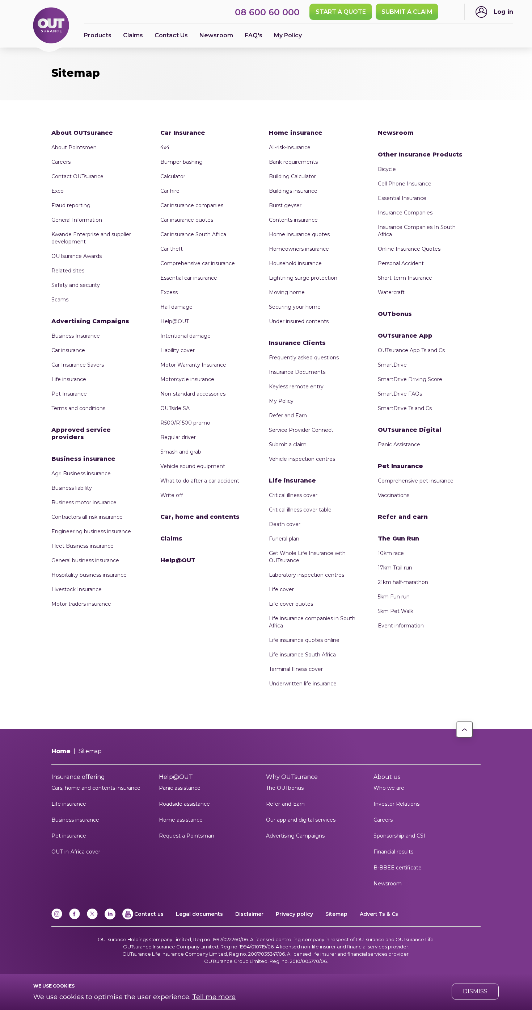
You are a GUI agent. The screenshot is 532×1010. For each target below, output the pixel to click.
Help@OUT (174, 321)
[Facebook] (74, 918)
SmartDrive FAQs (400, 394)
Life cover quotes (291, 604)
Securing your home (295, 307)
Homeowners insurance (299, 249)
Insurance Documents (297, 372)
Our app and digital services (300, 820)
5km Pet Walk (395, 611)
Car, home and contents (200, 516)
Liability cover (177, 350)
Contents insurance (293, 220)
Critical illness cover (293, 495)
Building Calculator (292, 176)
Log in (503, 11)
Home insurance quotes (299, 234)
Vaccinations (393, 495)
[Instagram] (56, 918)
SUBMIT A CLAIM (406, 11)
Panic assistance (179, 788)
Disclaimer (249, 914)
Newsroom (396, 132)
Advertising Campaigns (90, 321)
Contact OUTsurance (77, 176)
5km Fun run (394, 596)
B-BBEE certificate (397, 867)
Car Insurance (182, 132)
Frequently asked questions (304, 357)
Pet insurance (68, 835)
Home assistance (181, 820)
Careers (61, 162)
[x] (92, 918)
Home (61, 751)
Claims (133, 35)
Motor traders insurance (81, 604)
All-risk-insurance (290, 147)
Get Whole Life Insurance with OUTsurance (307, 557)
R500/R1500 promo (185, 423)
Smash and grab (180, 451)
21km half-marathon (403, 582)
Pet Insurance (69, 394)
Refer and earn (403, 516)
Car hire (170, 191)
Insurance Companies (405, 212)
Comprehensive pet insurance (415, 480)
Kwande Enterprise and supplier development (91, 238)
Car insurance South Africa (193, 234)
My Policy (288, 35)
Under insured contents (299, 321)
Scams (59, 299)
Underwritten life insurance (303, 683)
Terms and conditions (78, 408)
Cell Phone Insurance (404, 183)
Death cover (284, 524)
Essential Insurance (402, 198)
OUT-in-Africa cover (75, 851)
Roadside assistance (184, 804)
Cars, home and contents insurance (95, 788)
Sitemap (336, 914)
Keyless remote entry (296, 386)
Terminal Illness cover (296, 669)
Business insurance (83, 458)
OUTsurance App (405, 335)
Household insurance (295, 263)
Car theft (171, 249)
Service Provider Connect (301, 430)
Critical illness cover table (300, 509)
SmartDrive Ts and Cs (405, 408)
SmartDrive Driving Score (410, 379)
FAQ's (253, 35)
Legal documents (199, 914)
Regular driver (178, 437)
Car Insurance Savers (77, 365)
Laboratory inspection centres (306, 575)
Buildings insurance (293, 191)
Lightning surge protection (303, 278)
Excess (169, 292)
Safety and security (75, 285)
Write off (171, 495)
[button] (464, 729)
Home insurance (295, 132)
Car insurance (68, 350)
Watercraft (391, 292)
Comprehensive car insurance (197, 263)
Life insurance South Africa (302, 654)
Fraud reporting (70, 205)
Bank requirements (293, 162)
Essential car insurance (188, 278)
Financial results (393, 851)
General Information (76, 220)
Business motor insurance (84, 502)
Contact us (149, 914)
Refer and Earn (288, 415)
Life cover (281, 589)
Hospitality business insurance (89, 575)
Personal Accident (401, 263)
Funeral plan (284, 538)
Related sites (67, 270)
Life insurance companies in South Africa (312, 622)
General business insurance (85, 560)
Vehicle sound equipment (192, 466)
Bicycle (387, 169)
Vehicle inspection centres (302, 459)
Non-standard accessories (192, 394)
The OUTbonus (285, 788)
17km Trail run (395, 567)
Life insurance (68, 379)
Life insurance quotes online (304, 640)
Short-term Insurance (405, 278)
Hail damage (176, 307)
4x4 (164, 147)
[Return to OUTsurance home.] (51, 26)
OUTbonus (395, 313)
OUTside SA (175, 408)
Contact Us (171, 35)
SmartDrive (392, 365)
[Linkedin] (110, 918)
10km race (391, 553)
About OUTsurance (82, 132)
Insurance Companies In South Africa (417, 231)
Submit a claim (288, 444)
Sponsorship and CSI (399, 835)
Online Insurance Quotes (409, 249)
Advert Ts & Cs (379, 914)
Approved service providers (81, 433)
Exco (57, 191)
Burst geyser (285, 205)
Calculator (172, 176)
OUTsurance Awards (76, 256)
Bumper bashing (181, 162)
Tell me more (214, 997)
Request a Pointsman (186, 835)
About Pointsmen (74, 147)
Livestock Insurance (76, 589)
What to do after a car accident (199, 480)
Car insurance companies (191, 205)
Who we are (388, 788)
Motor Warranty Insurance (193, 365)
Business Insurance (75, 336)
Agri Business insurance (81, 473)
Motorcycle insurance (187, 379)
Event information (401, 625)
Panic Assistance (399, 444)
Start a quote (341, 11)
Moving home (287, 292)
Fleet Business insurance (82, 546)
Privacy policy (294, 914)
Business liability (71, 488)
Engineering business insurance (91, 531)
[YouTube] (127, 918)
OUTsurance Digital (409, 429)
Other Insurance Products (420, 154)
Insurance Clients (297, 342)
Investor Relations (396, 804)
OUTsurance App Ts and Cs (411, 350)
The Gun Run (398, 538)
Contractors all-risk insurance (87, 517)
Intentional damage (185, 336)
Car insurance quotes (186, 220)
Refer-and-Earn (285, 804)
